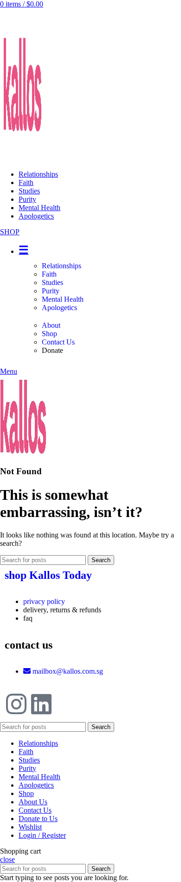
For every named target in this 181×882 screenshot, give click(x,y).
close (7, 859)
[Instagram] (16, 704)
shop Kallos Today (48, 575)
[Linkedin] (41, 704)
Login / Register (42, 835)
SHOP (9, 232)
